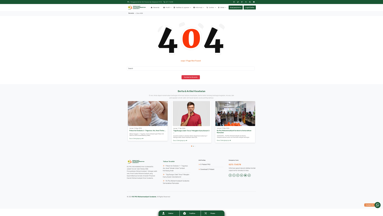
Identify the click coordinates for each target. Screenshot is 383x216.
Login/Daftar (249, 7)
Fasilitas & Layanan (182, 7)
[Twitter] (246, 2)
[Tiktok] (238, 2)
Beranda (156, 7)
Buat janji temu (235, 7)
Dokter (211, 7)
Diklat (222, 7)
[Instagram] (234, 2)
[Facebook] (242, 2)
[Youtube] (254, 2)
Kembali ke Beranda (190, 77)
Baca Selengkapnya (135, 138)
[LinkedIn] (250, 2)
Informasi (198, 7)
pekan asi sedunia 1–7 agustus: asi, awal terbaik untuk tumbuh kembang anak (175, 168)
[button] (191, 146)
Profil (167, 7)
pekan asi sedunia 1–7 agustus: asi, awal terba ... (147, 130)
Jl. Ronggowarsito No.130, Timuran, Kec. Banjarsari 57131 (145, 2)
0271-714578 (169, 2)
